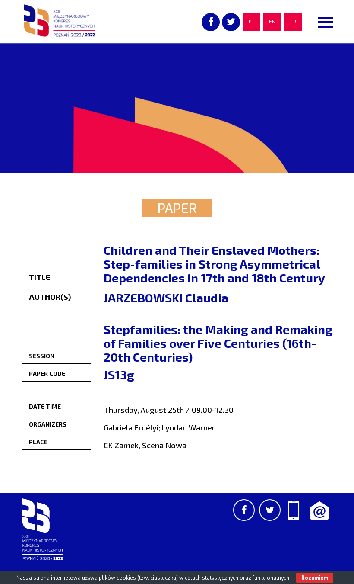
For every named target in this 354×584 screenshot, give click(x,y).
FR (293, 22)
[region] (177, 108)
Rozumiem (314, 577)
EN (272, 22)
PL (251, 22)
